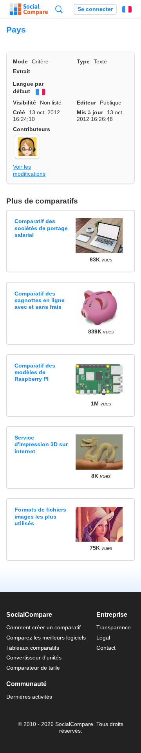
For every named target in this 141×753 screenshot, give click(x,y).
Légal (103, 637)
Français (127, 9)
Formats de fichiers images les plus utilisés (40, 516)
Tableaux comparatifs (32, 648)
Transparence (113, 627)
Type (83, 61)
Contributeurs (31, 129)
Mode (20, 61)
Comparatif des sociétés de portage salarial (41, 228)
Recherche (59, 9)
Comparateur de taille (33, 668)
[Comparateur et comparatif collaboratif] (28, 9)
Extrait (21, 71)
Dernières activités (29, 697)
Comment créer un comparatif (43, 627)
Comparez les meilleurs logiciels (46, 637)
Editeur (86, 102)
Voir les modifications (29, 170)
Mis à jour (90, 112)
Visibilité (24, 102)
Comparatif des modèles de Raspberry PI (34, 372)
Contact (106, 648)
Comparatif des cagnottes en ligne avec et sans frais (39, 300)
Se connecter (95, 9)
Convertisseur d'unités (33, 657)
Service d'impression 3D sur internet (41, 444)
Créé (19, 112)
